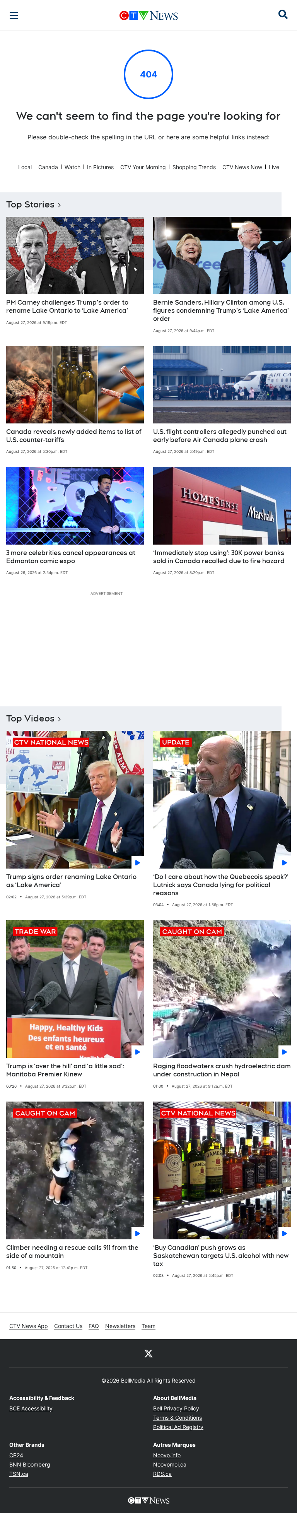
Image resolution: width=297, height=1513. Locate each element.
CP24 (16, 1455)
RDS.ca (162, 1473)
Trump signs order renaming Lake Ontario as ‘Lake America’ (71, 881)
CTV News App (28, 1326)
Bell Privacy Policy (176, 1408)
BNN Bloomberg (29, 1464)
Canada (48, 167)
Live (274, 167)
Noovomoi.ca (169, 1464)
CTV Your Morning (143, 167)
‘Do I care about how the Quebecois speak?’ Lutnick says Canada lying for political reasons (220, 885)
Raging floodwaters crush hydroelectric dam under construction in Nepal (222, 1070)
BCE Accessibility (31, 1408)
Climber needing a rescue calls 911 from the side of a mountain (72, 1251)
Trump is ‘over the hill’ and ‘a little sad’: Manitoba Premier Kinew (65, 1070)
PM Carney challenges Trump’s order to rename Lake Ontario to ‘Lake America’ (67, 306)
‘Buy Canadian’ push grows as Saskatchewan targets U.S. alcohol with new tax (220, 1256)
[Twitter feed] (148, 1353)
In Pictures (100, 167)
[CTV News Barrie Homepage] (148, 15)
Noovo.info (167, 1455)
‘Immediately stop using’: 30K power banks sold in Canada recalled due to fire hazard (219, 557)
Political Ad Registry (178, 1427)
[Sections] (14, 15)
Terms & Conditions (177, 1417)
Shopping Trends (194, 167)
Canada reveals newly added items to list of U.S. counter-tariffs (74, 436)
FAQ (94, 1326)
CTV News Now (242, 167)
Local (25, 167)
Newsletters (120, 1326)
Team (148, 1326)
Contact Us (68, 1326)
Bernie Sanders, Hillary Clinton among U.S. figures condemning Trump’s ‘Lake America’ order (221, 310)
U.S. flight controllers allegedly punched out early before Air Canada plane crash (220, 436)
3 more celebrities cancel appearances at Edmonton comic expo (70, 557)
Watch (72, 167)
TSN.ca (18, 1473)
